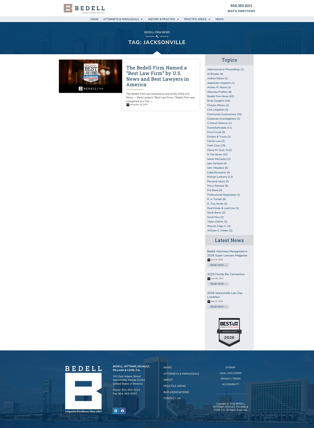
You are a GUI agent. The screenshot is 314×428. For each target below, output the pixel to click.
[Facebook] (122, 411)
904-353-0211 (131, 390)
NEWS (220, 19)
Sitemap (231, 367)
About (168, 380)
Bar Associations (176, 392)
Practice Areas (195, 19)
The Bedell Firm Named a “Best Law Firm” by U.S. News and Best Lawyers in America (157, 76)
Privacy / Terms (231, 378)
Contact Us (172, 398)
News (168, 367)
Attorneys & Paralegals (121, 19)
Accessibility (230, 384)
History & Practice (161, 19)
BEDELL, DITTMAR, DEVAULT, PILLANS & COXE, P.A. (230, 406)
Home (94, 19)
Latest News (229, 240)
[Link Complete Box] (229, 258)
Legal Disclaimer (231, 373)
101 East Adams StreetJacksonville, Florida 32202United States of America (129, 380)
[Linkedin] (116, 411)
